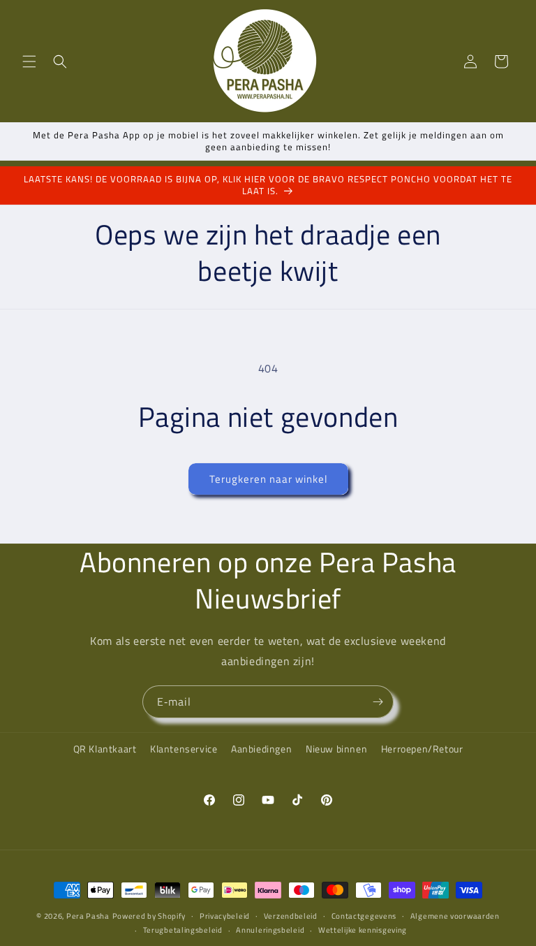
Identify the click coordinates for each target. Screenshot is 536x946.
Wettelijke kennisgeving (362, 930)
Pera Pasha (88, 916)
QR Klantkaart (105, 748)
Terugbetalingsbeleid (183, 930)
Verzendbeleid (291, 916)
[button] (29, 61)
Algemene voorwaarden (455, 916)
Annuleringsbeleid (270, 930)
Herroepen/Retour (422, 748)
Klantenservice (183, 748)
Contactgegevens (364, 916)
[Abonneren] (377, 701)
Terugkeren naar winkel (268, 479)
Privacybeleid (225, 916)
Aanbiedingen (261, 748)
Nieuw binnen (336, 748)
